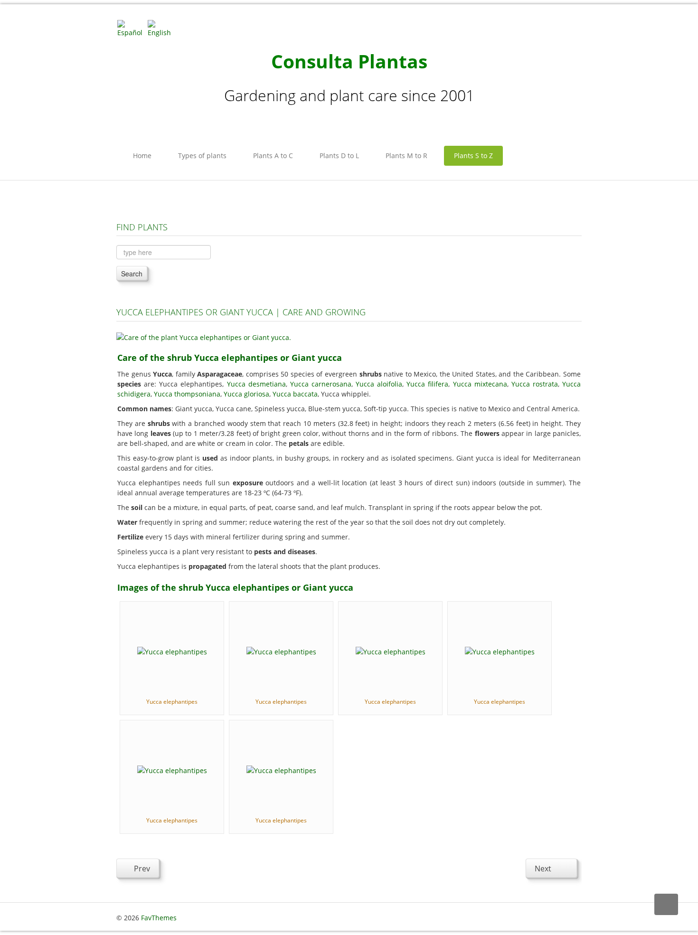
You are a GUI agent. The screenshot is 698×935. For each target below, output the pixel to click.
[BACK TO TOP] (666, 904)
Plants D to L (339, 155)
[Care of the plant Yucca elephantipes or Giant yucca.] (203, 336)
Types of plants (202, 155)
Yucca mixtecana (480, 383)
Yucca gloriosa (246, 393)
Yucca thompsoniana (187, 393)
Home (142, 155)
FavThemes (159, 917)
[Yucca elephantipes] (172, 650)
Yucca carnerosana (320, 383)
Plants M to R (406, 155)
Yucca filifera (427, 383)
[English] (162, 27)
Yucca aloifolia (379, 383)
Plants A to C (273, 155)
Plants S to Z (473, 155)
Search (131, 273)
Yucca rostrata (534, 383)
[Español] (131, 27)
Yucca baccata (295, 393)
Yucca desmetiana (256, 383)
